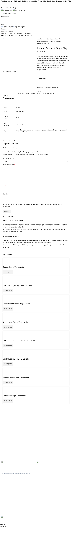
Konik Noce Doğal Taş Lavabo (15, 322)
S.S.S (38, 419)
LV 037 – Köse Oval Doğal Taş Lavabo (19, 340)
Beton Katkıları (59, 422)
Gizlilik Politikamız (24, 416)
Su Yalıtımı (58, 416)
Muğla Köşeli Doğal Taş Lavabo (16, 377)
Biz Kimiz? (40, 422)
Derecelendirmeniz (9, 158)
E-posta (5, 194)
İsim (4, 186)
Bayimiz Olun (5, 22)
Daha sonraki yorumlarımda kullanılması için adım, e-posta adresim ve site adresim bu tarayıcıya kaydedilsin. (32, 206)
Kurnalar (3, 428)
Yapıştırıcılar (58, 425)
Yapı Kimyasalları (6, 431)
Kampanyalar (23, 419)
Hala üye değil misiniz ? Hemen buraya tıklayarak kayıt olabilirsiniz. (31, 242)
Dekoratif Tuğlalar (6, 419)
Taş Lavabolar (5, 425)
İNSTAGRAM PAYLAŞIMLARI (10, 36)
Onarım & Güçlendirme (61, 419)
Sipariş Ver (42, 78)
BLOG (39, 428)
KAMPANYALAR (26, 36)
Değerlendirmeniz (9, 164)
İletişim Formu (41, 416)
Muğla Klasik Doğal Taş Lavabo (16, 359)
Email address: (6, 477)
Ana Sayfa (40, 39)
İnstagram (22, 422)
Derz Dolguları (59, 428)
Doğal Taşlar (4, 416)
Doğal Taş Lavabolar (52, 39)
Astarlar (57, 431)
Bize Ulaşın (22, 425)
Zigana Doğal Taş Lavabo (13, 267)
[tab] (21, 94)
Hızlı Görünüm (5, 263)
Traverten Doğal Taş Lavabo (14, 396)
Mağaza (39, 425)
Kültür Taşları (5, 422)
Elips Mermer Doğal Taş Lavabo (16, 304)
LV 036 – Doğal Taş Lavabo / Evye (17, 285)
